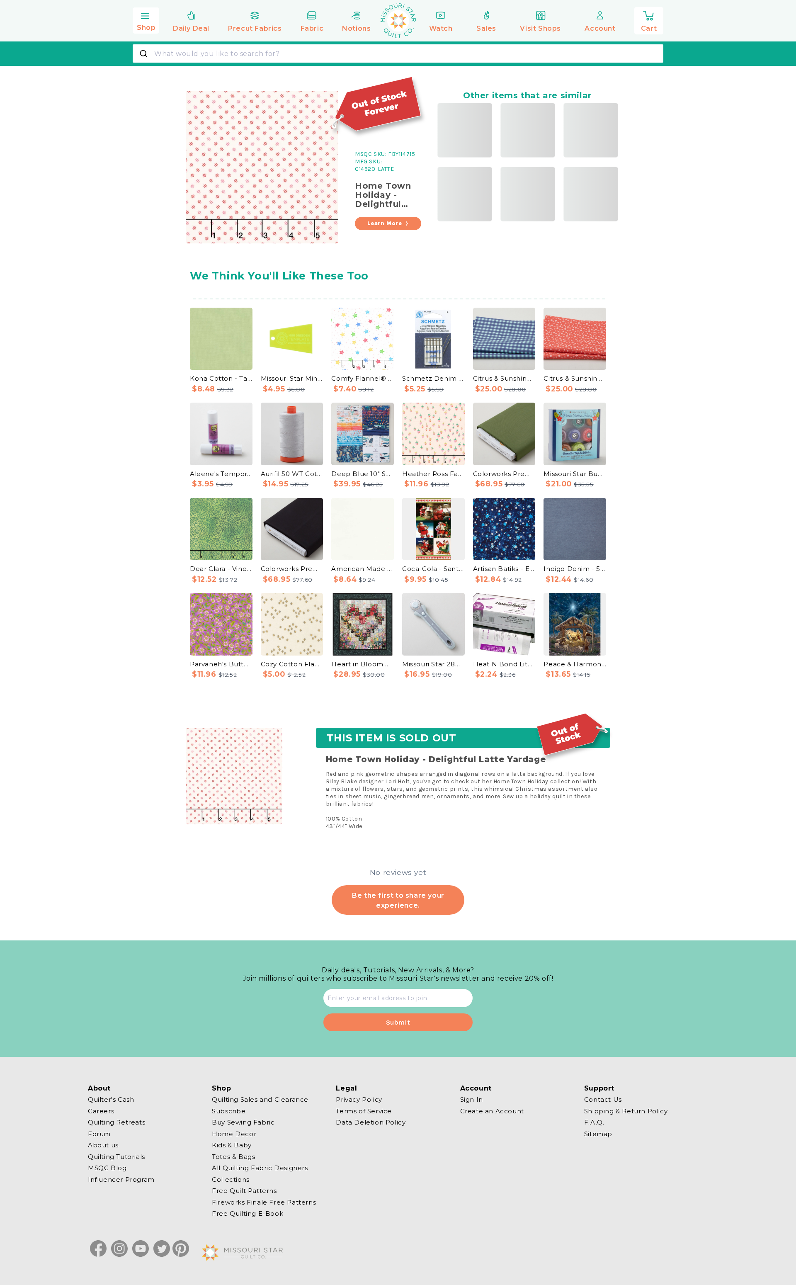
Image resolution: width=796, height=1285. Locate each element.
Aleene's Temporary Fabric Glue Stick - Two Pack (221, 474)
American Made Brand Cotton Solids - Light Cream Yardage (362, 569)
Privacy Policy (359, 1099)
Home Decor (234, 1133)
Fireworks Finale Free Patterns (264, 1202)
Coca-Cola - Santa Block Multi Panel (433, 569)
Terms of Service (364, 1111)
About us (103, 1145)
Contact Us (603, 1099)
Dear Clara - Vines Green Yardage (221, 569)
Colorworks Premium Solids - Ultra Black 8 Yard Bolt (292, 569)
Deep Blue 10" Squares (362, 474)
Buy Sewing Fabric (243, 1122)
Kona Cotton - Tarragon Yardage (221, 378)
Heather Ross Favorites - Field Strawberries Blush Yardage (433, 474)
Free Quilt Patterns (244, 1191)
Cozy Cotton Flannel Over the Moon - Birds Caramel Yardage (292, 664)
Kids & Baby (232, 1145)
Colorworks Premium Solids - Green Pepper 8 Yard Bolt (504, 474)
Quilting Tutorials (116, 1156)
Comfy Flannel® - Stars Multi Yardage (362, 378)
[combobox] (398, 53)
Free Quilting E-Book (247, 1213)
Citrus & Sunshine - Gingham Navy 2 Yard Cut (504, 378)
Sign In (471, 1099)
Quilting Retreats (116, 1122)
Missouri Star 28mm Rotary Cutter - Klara (433, 664)
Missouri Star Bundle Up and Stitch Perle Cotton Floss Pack (575, 474)
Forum (99, 1133)
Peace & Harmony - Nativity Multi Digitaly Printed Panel (575, 664)
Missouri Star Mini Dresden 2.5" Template (292, 378)
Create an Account (492, 1111)
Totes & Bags (233, 1156)
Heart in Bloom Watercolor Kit (362, 664)
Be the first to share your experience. (398, 900)
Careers (101, 1111)
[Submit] (144, 53)
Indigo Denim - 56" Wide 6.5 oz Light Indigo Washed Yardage (575, 569)
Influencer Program (121, 1179)
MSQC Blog (107, 1168)
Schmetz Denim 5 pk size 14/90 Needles (433, 378)
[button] (146, 19)
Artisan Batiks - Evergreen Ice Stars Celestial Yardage (504, 569)
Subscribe (228, 1111)
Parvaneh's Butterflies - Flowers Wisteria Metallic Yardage (221, 664)
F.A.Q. (594, 1122)
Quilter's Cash (111, 1099)
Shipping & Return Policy (625, 1111)
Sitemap (598, 1133)
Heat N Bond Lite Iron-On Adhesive (504, 664)
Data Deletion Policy (370, 1122)
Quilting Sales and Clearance (260, 1099)
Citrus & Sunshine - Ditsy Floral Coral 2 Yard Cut (575, 378)
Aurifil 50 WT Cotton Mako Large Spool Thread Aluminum (292, 474)
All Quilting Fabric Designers (260, 1168)
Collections (231, 1179)
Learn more (384, 223)
